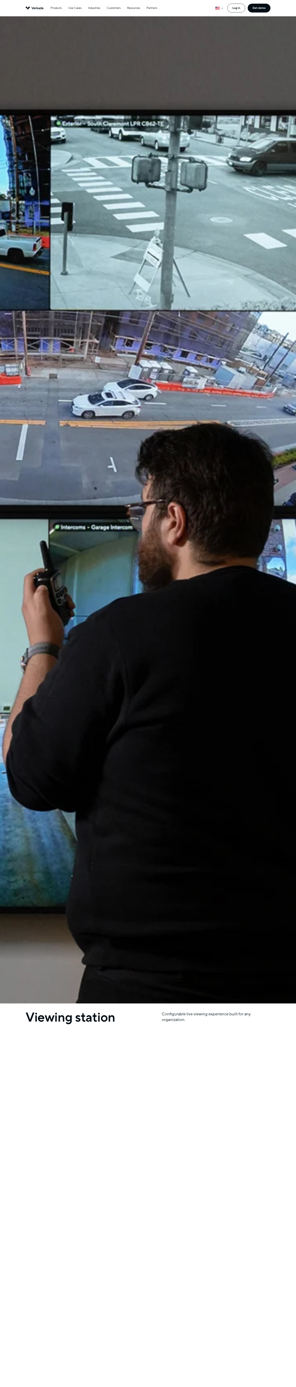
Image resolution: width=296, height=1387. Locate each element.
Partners (152, 8)
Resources (133, 8)
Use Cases (75, 8)
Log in (236, 8)
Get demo (259, 8)
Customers (114, 8)
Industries (94, 8)
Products (56, 8)
